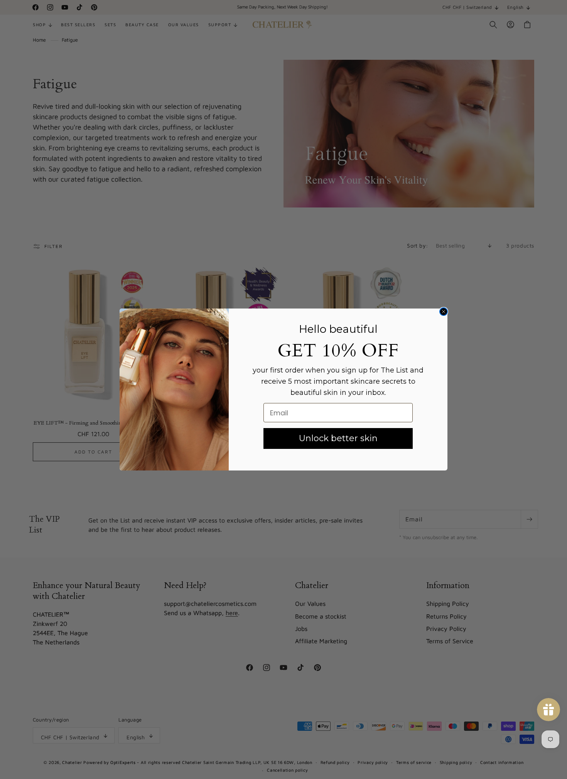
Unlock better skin (338, 438)
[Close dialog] (443, 311)
